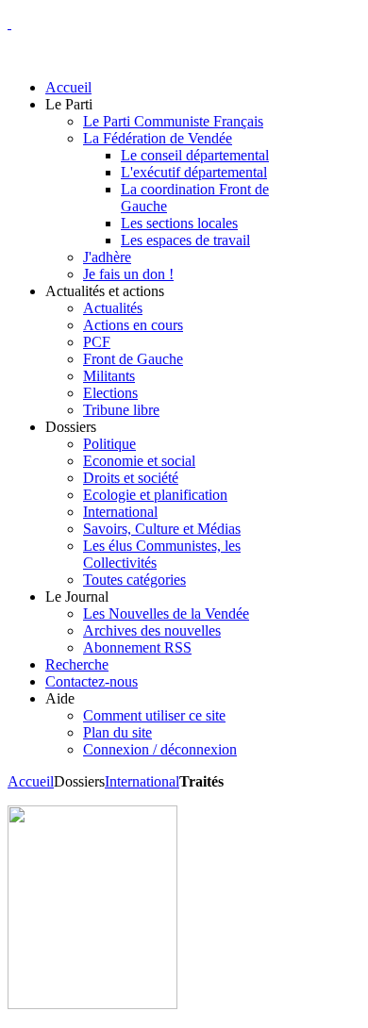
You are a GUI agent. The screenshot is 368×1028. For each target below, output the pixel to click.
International (142, 781)
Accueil (31, 781)
